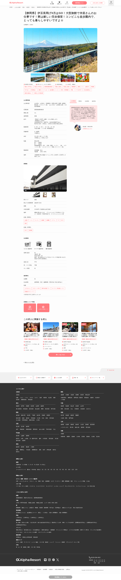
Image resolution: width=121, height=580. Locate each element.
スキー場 (41, 542)
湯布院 (82, 427)
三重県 (32, 447)
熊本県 (77, 424)
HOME (10, 7)
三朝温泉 (76, 408)
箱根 (23, 418)
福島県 (42, 406)
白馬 (22, 438)
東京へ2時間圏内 (53, 512)
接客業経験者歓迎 (38, 497)
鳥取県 (62, 406)
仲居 (17, 481)
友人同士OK (34, 522)
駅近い (39, 512)
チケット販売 (25, 486)
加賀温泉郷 (28, 429)
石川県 (22, 426)
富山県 (17, 426)
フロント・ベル (33, 481)
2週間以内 (18, 464)
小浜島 (93, 436)
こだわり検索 (17, 7)
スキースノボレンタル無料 (30, 532)
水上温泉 (18, 420)
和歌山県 (87, 394)
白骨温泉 (45, 438)
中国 (62, 403)
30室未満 (35, 537)
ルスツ (36, 397)
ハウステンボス (64, 427)
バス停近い (45, 512)
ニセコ (21, 397)
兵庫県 (77, 394)
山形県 (37, 406)
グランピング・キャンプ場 (72, 542)
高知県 (67, 415)
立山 (54, 429)
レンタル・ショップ (59, 486)
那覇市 (68, 436)
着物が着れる (19, 529)
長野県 (27, 435)
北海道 (18, 392)
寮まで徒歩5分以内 (78, 507)
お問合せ (68, 569)
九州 (62, 421)
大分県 (82, 424)
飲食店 (46, 542)
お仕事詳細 (73, 101)
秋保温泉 (25, 408)
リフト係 (18, 486)
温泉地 (24, 547)
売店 (43, 481)
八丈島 (38, 420)
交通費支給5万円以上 (21, 525)
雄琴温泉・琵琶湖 (78, 397)
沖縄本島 (63, 436)
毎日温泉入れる (28, 529)
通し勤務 (18, 522)
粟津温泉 (35, 429)
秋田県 (32, 406)
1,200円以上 (19, 517)
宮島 (62, 408)
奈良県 (82, 394)
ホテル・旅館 (19, 542)
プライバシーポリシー (30, 569)
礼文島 (50, 397)
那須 (47, 418)
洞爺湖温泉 (23, 399)
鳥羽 (44, 449)
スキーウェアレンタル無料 (44, 532)
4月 (51, 469)
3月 (48, 469)
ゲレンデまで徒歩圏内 (95, 529)
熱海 (17, 449)
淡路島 (92, 397)
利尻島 (45, 397)
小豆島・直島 (64, 418)
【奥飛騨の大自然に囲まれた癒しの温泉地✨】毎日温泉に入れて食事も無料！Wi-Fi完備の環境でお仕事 (89, 335)
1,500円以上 (41, 517)
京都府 (67, 394)
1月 (42, 469)
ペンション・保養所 (60, 542)
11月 (73, 469)
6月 (57, 469)
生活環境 (87, 101)
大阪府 (72, 394)
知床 (41, 397)
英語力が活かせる (28, 497)
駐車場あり (58, 507)
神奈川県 (23, 415)
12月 (76, 469)
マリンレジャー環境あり (62, 529)
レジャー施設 (35, 542)
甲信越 (18, 432)
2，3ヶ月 (30, 464)
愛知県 (27, 447)
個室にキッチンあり (67, 507)
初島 (40, 449)
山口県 (82, 406)
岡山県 (72, 406)
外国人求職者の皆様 (59, 569)
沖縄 (62, 430)
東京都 (17, 415)
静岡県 (28, 7)
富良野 (17, 399)
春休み (38, 469)
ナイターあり (19, 532)
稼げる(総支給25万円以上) (44, 522)
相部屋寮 (46, 507)
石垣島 (83, 436)
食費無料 (52, 529)
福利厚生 (94, 101)
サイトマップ (20, 569)
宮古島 (98, 436)
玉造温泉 (82, 408)
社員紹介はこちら (87, 128)
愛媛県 (77, 415)
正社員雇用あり (36, 529)
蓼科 (40, 438)
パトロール (32, 486)
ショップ (52, 542)
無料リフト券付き (84, 529)
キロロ (31, 397)
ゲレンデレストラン (70, 486)
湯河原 (27, 418)
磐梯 (42, 408)
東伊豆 (33, 7)
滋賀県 (62, 394)
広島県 (77, 406)
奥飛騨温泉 (34, 449)
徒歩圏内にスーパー (32, 512)
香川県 (62, 415)
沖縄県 (62, 433)
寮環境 (80, 101)
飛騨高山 (22, 449)
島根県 (67, 406)
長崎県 (72, 424)
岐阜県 (17, 447)
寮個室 (36, 507)
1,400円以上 (34, 517)
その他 (88, 481)
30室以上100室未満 (27, 537)
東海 (23, 7)
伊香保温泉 (24, 420)
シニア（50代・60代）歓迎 (50, 502)
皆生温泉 (67, 408)
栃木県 (38, 415)
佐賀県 (67, 424)
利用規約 (39, 569)
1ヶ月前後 (24, 464)
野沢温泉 (51, 438)
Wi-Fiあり (52, 507)
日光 (43, 418)
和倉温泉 (22, 429)
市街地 (38, 547)
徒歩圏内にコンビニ (21, 512)
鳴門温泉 (71, 418)
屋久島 (71, 427)
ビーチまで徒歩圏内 (74, 529)
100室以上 (18, 537)
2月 (45, 469)
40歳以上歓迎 (39, 502)
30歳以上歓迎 (31, 502)
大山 (72, 408)
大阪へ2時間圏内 (63, 512)
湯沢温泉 (18, 440)
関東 (17, 412)
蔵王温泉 (31, 408)
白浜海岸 (97, 397)
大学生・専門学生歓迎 (21, 502)
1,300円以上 (26, 517)
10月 (69, 469)
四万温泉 (52, 418)
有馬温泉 (86, 397)
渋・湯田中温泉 (33, 438)
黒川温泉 (88, 427)
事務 (39, 481)
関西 (62, 392)
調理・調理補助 (65, 481)
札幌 (17, 397)
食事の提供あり (45, 529)
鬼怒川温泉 (32, 420)
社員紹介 (51, 569)
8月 (63, 469)
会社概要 (45, 569)
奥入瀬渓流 (18, 408)
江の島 (38, 418)
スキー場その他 (91, 486)
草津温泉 (33, 418)
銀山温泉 (37, 408)
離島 (29, 547)
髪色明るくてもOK (56, 522)
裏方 (72, 481)
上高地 (26, 438)
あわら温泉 (41, 429)
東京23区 (18, 418)
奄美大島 (77, 427)
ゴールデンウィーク (21, 469)
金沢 (17, 429)
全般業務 (47, 481)
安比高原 (47, 408)
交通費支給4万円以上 (92, 522)
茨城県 (43, 415)
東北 (17, 403)
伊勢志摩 (49, 449)
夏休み (28, 469)
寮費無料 (18, 507)
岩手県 (22, 406)
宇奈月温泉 (49, 429)
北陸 (17, 423)
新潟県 (17, 435)
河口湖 (56, 438)
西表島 (88, 436)
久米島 (78, 436)
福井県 (27, 426)
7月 (60, 469)
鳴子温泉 (53, 408)
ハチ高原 (63, 399)
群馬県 (48, 415)
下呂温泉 (28, 449)
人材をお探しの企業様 (22, 571)
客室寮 (41, 507)
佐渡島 (23, 440)
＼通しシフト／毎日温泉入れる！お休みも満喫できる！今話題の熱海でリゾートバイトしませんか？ (31, 335)
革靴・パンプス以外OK (68, 522)
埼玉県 (28, 415)
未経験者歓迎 (19, 497)
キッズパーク (49, 486)
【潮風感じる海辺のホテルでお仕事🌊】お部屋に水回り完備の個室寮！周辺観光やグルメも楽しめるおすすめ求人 (51, 335)
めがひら (88, 408)
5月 (54, 469)
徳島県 (72, 415)
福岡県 (62, 424)
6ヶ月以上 (42, 464)
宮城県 (27, 406)
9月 (66, 469)
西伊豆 (17, 451)
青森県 (17, 406)
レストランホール (24, 481)
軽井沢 (17, 438)
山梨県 (22, 435)
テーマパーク (27, 542)
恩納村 (73, 436)
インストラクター (40, 486)
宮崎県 (87, 424)
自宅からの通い (25, 522)
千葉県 (33, 415)
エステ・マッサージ (56, 481)
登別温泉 (30, 399)
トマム (26, 397)
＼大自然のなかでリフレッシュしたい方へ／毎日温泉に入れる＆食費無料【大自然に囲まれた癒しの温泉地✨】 (70, 335)
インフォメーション (81, 486)
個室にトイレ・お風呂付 (28, 507)
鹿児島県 (92, 424)
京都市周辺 (63, 397)
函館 (54, 397)
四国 (62, 412)
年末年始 (34, 469)
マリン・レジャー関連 (79, 481)
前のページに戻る (29, 362)
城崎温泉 (70, 397)
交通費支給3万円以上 (80, 522)
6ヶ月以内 (36, 464)
